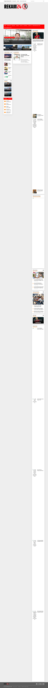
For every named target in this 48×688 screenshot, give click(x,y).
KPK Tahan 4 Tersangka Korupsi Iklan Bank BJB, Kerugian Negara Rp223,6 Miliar (40, 115)
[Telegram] (43, 684)
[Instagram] (39, 684)
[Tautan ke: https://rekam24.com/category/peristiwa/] (43, 292)
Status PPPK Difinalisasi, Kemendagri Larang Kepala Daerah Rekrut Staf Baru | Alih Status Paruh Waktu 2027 (39, 284)
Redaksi (19, 686)
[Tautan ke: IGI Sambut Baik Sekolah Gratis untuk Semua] (17, 57)
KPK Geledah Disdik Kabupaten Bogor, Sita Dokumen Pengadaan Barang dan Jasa (40, 612)
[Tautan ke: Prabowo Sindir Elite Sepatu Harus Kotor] (6, 72)
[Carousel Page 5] (40, 322)
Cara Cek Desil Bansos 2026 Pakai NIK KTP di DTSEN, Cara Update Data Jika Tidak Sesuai (38, 280)
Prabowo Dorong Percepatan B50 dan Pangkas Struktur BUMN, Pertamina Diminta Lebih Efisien (40, 190)
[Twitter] (38, 684)
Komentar (10, 98)
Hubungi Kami (15, 686)
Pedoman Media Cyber (25, 686)
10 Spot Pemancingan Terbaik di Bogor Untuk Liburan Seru (8, 107)
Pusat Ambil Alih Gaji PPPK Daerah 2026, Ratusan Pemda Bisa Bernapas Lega (9, 63)
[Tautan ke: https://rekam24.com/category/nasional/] (11, 80)
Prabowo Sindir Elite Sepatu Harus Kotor (9, 72)
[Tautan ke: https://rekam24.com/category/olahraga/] (43, 315)
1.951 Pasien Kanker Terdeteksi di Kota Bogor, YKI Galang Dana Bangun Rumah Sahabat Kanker (40, 541)
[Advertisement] (24, 17)
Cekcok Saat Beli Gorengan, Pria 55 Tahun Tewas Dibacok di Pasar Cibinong (38, 309)
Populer (5, 98)
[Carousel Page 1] (35, 322)
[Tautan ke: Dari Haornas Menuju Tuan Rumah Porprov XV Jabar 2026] (35, 504)
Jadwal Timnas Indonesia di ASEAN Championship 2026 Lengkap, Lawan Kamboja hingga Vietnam (8, 112)
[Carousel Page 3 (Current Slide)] (38, 322)
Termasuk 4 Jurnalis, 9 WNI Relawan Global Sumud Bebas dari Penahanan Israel (8, 110)
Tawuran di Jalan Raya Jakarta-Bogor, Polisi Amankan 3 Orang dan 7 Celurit (38, 306)
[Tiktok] (42, 684)
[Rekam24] (16, 6)
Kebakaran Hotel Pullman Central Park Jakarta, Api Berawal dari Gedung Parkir (40, 44)
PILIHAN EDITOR (11, 37)
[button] (43, 1)
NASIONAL (6, 37)
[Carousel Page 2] (37, 322)
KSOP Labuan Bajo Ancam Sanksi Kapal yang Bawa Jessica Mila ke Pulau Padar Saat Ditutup (26, 49)
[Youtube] (40, 684)
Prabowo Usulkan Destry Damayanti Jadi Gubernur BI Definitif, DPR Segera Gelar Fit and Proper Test (7, 60)
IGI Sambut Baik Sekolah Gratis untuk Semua (17, 40)
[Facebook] (36, 684)
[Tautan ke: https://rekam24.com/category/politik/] (11, 52)
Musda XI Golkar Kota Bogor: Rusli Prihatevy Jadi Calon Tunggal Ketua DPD (9, 68)
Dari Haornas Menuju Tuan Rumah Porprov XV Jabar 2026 (40, 470)
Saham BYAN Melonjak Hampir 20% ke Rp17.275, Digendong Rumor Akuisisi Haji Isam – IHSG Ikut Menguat (7, 49)
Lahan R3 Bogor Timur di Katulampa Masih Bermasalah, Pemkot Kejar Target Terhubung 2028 (40, 120)
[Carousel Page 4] (39, 322)
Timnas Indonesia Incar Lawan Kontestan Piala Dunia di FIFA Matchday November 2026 (8, 104)
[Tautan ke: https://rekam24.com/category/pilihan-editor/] (43, 270)
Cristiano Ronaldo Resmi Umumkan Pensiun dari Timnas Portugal (8, 101)
